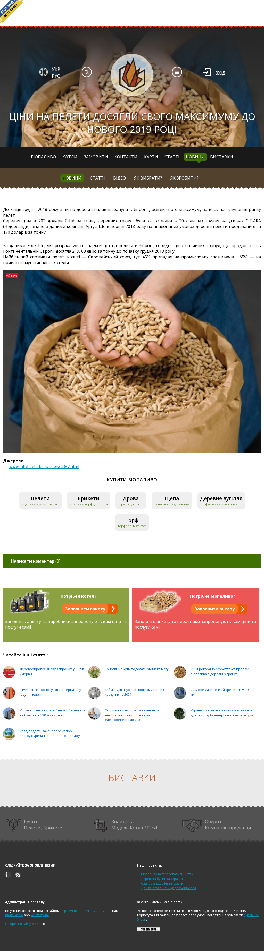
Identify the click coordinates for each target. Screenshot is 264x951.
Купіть (43, 824)
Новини (195, 157)
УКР (56, 69)
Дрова (131, 498)
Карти (151, 157)
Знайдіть (134, 824)
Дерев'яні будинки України (162, 879)
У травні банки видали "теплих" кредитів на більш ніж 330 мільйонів (52, 712)
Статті (171, 157)
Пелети (40, 498)
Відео (119, 178)
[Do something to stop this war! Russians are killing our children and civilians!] (11, 11)
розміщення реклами (81, 910)
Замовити (96, 157)
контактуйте (40, 915)
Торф (131, 520)
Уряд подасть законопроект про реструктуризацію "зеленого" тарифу (50, 733)
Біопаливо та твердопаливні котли (167, 874)
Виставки (221, 157)
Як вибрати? (148, 178)
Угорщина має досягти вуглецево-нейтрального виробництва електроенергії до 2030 (132, 715)
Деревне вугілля (221, 498)
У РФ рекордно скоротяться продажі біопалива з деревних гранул (220, 671)
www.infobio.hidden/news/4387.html (44, 466)
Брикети (89, 498)
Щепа (171, 498)
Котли (69, 157)
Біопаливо (43, 157)
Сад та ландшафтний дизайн (163, 883)
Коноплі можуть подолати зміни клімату (136, 669)
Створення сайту (18, 924)
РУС (56, 76)
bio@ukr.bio (14, 915)
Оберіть (228, 824)
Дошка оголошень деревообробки (168, 888)
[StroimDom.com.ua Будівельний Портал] (148, 930)
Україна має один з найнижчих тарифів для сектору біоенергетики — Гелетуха (222, 712)
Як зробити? (184, 178)
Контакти (125, 157)
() (35, 561)
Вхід (220, 73)
